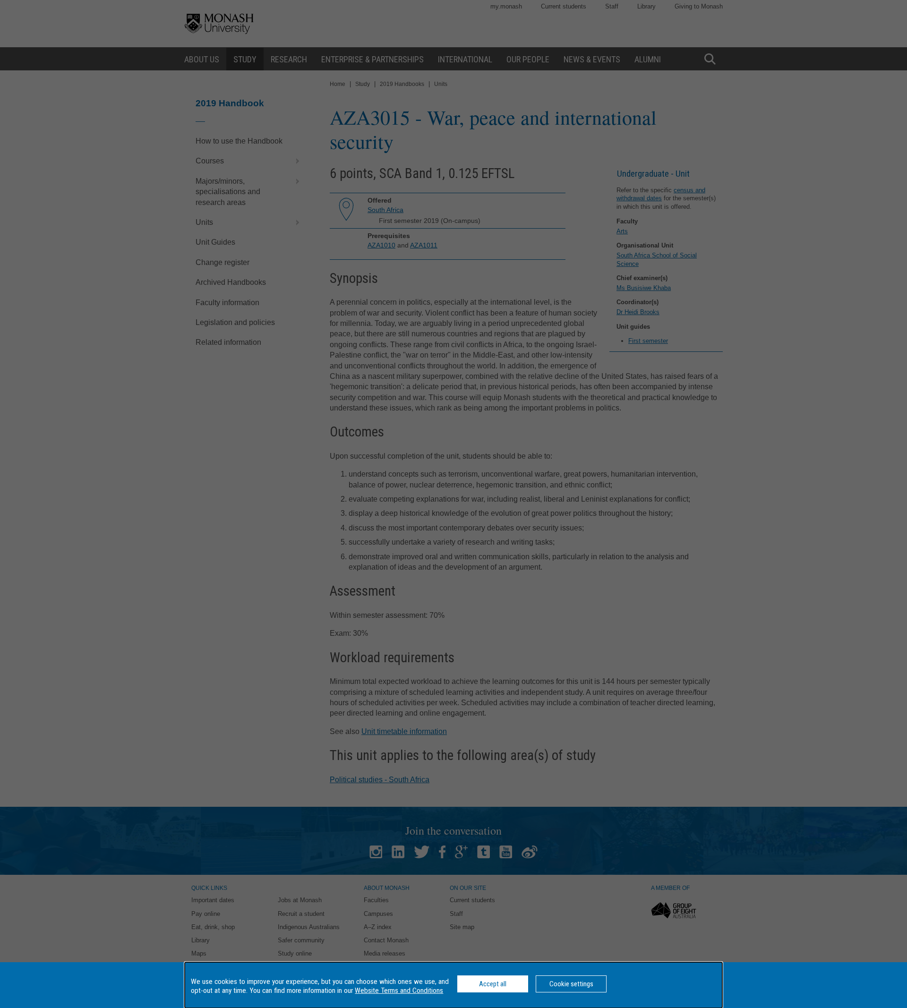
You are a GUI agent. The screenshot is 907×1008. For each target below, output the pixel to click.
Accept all (492, 984)
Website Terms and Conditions (399, 990)
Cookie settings (571, 984)
